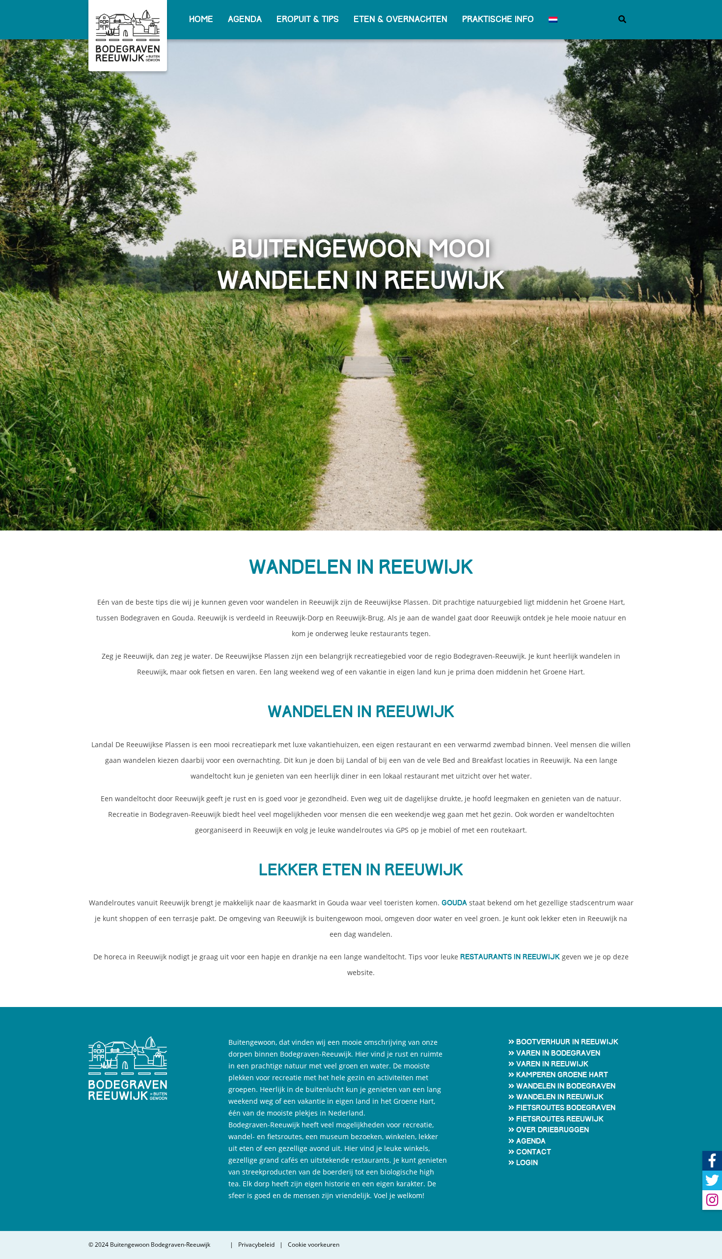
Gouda (454, 902)
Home (201, 19)
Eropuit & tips (308, 19)
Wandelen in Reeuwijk (560, 1096)
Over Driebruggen (552, 1129)
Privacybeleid (256, 1245)
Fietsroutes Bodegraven (565, 1107)
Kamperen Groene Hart (562, 1074)
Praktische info (498, 19)
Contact (533, 1151)
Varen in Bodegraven (558, 1053)
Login (527, 1162)
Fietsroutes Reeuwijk (560, 1119)
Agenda (245, 19)
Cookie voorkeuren (313, 1245)
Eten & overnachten (400, 19)
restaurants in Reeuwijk (510, 956)
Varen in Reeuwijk (552, 1064)
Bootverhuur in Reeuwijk (567, 1041)
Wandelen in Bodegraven (565, 1086)
